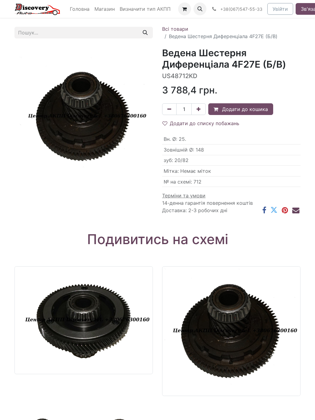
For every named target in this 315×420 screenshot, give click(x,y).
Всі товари (175, 29)
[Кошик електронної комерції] (184, 8)
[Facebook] (264, 210)
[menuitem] (79, 9)
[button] (199, 8)
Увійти (280, 9)
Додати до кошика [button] (244, 109)
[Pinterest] (285, 210)
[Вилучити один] (169, 109)
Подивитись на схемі (157, 239)
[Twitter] (273, 210)
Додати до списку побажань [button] (204, 123)
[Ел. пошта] (295, 210)
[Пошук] (145, 32)
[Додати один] (198, 109)
